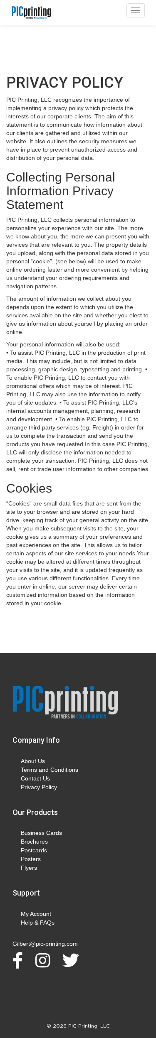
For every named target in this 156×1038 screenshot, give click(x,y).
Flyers (29, 867)
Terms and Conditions (49, 769)
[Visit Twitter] (72, 960)
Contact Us (35, 778)
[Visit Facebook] (19, 960)
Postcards (34, 850)
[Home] (65, 702)
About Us (33, 761)
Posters (31, 859)
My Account (36, 913)
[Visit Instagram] (44, 960)
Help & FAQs (37, 922)
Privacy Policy (39, 787)
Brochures (34, 841)
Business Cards (41, 832)
